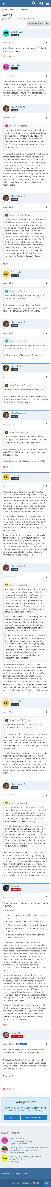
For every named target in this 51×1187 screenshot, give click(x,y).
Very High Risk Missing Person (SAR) (26, 1156)
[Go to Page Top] (47, 1183)
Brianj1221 (9, 18)
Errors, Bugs (14, 1161)
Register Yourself (34, 1117)
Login (11, 1117)
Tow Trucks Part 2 (18, 1138)
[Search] (34, 3)
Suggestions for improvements (21, 1143)
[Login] (40, 3)
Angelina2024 (15, 1150)
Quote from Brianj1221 (19, 291)
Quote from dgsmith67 (19, 432)
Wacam (12, 1159)
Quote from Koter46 (18, 125)
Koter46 (13, 1141)
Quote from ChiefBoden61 (21, 215)
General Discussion (17, 1152)
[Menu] (47, 3)
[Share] (47, 23)
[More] (46, 42)
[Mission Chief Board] (3, 3)
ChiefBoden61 (25, 461)
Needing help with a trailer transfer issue (28, 1147)
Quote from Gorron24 (18, 585)
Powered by (25, 1183)
